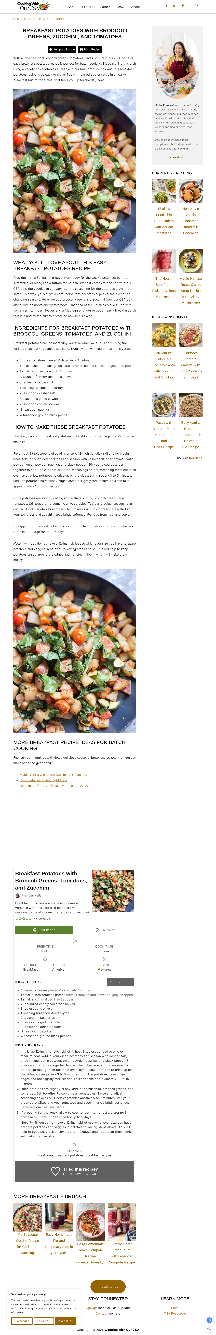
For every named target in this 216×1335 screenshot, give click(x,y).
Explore (87, 7)
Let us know (72, 1174)
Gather (105, 7)
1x (111, 982)
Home (17, 19)
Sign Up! (91, 1308)
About (135, 7)
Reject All (44, 1320)
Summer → (196, 457)
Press (175, 1308)
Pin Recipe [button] (107, 930)
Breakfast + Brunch (52, 19)
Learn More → (177, 157)
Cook (71, 7)
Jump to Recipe (64, 49)
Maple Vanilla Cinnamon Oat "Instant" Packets (53, 774)
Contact (101, 1313)
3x (129, 982)
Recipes (29, 19)
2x (120, 982)
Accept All (65, 1320)
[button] (17, 918)
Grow (120, 7)
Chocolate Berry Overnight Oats (43, 780)
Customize (22, 1320)
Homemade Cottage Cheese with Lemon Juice (54, 785)
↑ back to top (108, 1286)
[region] (44, 1308)
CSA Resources (175, 1313)
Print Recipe (92, 49)
